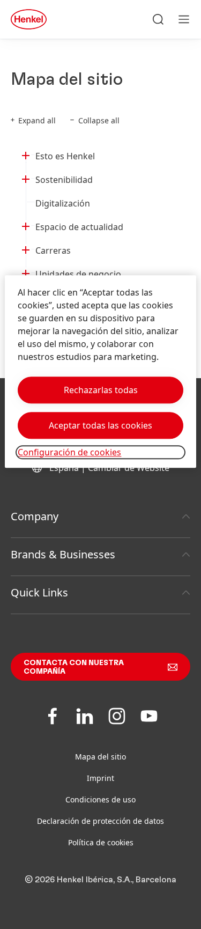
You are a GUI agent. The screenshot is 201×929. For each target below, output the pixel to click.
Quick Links (39, 592)
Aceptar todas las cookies (100, 425)
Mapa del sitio (100, 756)
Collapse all (99, 120)
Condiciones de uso (100, 799)
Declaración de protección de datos (100, 821)
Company (34, 516)
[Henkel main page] (29, 19)
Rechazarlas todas (101, 390)
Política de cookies (100, 842)
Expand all (37, 120)
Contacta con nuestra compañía (74, 667)
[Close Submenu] (25, 154)
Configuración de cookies (69, 452)
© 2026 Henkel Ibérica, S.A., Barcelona (100, 879)
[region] (100, 371)
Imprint (100, 778)
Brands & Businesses (63, 554)
